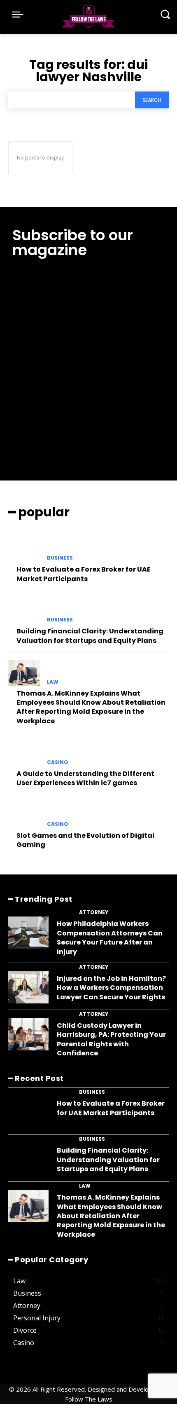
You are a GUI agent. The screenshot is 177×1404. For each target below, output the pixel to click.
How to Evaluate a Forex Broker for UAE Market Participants (83, 574)
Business (60, 558)
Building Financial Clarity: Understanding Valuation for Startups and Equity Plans (89, 635)
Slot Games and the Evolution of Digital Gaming (85, 840)
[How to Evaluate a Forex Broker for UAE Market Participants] (24, 549)
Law (52, 682)
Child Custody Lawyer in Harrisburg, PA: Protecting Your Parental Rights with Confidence (111, 1039)
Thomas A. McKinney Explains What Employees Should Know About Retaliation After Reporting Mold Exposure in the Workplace (90, 707)
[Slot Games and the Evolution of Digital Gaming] (24, 815)
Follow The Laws (88, 1399)
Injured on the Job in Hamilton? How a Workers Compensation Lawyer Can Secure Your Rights (111, 988)
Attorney (93, 912)
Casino (57, 762)
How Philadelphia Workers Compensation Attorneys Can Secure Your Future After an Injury (110, 937)
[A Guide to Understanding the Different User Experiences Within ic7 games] (24, 753)
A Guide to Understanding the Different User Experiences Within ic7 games (85, 778)
